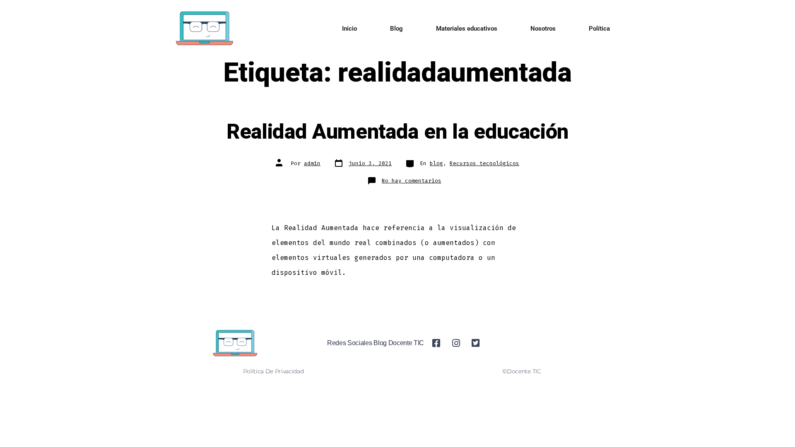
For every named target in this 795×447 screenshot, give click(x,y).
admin (312, 163)
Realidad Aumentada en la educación (397, 132)
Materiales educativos (466, 28)
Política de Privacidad (273, 371)
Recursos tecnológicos (484, 163)
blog (436, 163)
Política (599, 28)
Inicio (349, 28)
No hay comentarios (411, 180)
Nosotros (543, 28)
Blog (396, 28)
